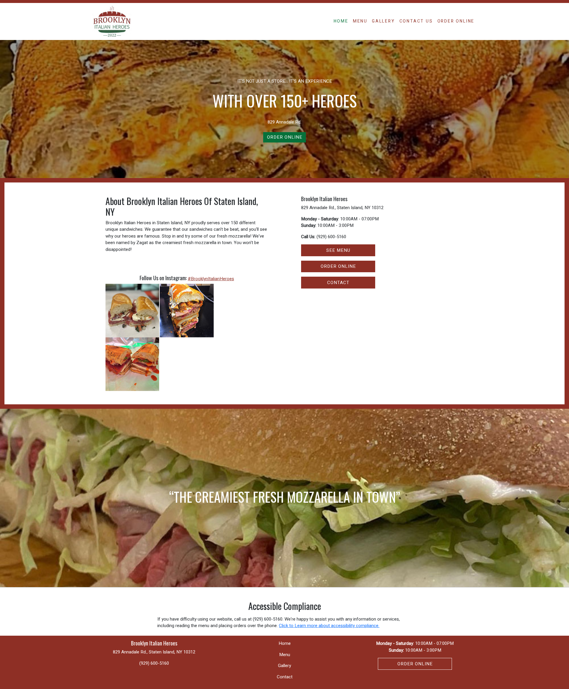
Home (341, 21)
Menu (360, 21)
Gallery (383, 21)
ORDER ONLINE (338, 266)
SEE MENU (338, 250)
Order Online (456, 21)
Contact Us (416, 21)
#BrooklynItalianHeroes (211, 278)
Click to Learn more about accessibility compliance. (329, 625)
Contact (285, 677)
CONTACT (338, 282)
